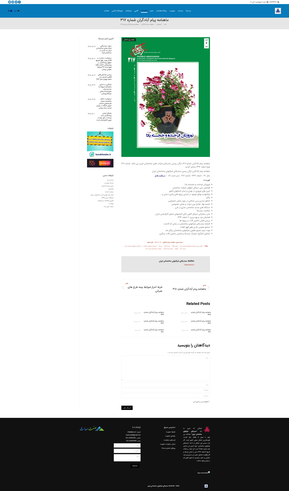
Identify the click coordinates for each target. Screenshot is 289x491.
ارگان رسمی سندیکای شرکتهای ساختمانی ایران (191, 246)
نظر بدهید (150, 242)
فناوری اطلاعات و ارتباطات (106, 200)
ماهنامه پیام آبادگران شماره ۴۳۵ (201, 313)
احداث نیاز (110, 180)
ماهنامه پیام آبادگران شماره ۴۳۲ (154, 322)
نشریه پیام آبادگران (107, 186)
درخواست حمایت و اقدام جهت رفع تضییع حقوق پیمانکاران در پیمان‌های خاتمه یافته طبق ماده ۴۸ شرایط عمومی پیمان (104, 64)
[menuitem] (188, 11)
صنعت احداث (109, 192)
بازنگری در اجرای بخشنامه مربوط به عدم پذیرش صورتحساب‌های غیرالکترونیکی (105, 89)
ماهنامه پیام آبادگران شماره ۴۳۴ (154, 313)
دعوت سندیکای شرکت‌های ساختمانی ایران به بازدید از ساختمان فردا (104, 49)
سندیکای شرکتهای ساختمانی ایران (133, 246)
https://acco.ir (189, 265)
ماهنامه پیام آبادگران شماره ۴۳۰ (154, 331)
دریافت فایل (160, 175)
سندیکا (160, 246)
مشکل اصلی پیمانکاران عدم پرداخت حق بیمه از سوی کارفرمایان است (104, 116)
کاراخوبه (110, 189)
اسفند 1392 (175, 246)
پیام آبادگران (167, 246)
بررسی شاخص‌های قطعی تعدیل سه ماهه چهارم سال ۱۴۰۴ (104, 77)
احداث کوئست (109, 183)
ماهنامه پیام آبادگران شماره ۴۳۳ (201, 322)
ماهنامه (176, 248)
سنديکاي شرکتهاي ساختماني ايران (158, 486)
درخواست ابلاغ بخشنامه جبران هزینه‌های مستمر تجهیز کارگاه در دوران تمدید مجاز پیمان (104, 103)
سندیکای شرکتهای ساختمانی (150, 246)
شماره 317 (182, 248)
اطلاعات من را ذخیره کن (200, 402)
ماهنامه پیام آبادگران (129, 40)
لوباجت (111, 203)
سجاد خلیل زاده (108, 206)
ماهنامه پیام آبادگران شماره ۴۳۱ (201, 331)
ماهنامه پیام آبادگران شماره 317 (153, 248)
